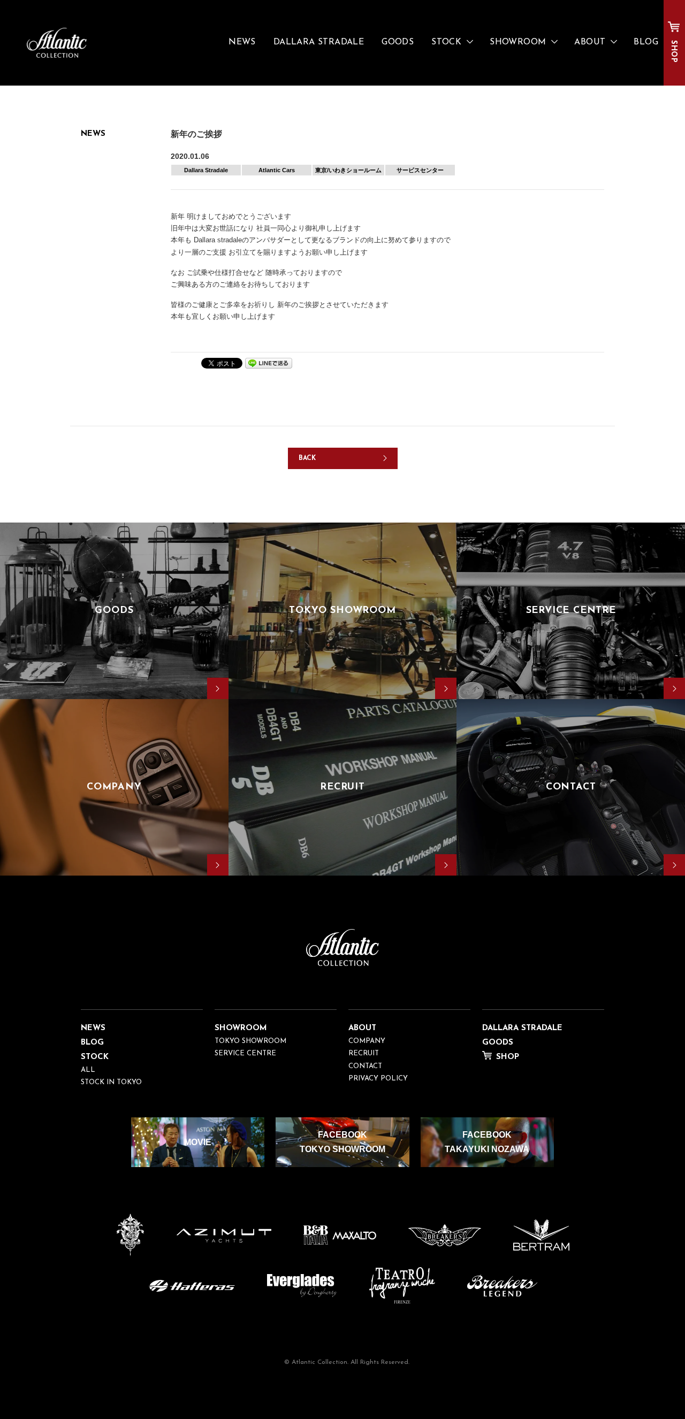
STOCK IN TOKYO (111, 1082)
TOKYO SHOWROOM (250, 1041)
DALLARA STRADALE (318, 42)
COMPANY (366, 1041)
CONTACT (365, 1066)
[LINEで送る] (268, 362)
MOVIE (197, 1142)
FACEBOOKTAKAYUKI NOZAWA (487, 1142)
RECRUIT (363, 1053)
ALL (88, 1070)
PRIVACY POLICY (378, 1078)
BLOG (646, 42)
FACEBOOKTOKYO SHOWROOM (342, 1142)
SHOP (673, 51)
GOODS (398, 42)
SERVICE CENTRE (245, 1053)
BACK (307, 458)
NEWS (242, 42)
